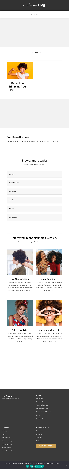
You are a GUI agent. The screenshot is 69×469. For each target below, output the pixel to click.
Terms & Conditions (8, 451)
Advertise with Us (42, 408)
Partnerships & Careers (43, 412)
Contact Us (39, 419)
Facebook (39, 434)
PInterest (39, 441)
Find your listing (7, 441)
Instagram (39, 431)
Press (38, 415)
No (32, 466)
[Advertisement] (38, 32)
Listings (4, 431)
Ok (27, 466)
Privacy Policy (6, 448)
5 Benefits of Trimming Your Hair (18, 86)
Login (3, 434)
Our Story (39, 399)
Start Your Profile (46, 446)
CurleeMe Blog (7, 444)
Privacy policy (39, 466)
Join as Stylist (6, 438)
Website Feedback (42, 405)
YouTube (39, 438)
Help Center (40, 402)
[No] (67, 465)
